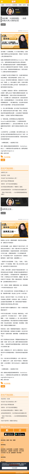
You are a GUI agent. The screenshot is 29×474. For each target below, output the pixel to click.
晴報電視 (8, 5)
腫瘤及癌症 (4, 451)
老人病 (8, 452)
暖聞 (14, 440)
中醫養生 (21, 449)
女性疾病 (3, 452)
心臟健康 (10, 451)
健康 (2, 5)
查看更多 (18, 12)
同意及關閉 (14, 468)
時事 (20, 5)
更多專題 (19, 452)
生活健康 (15, 449)
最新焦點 (3, 440)
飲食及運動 (9, 449)
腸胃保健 (15, 451)
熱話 (11, 440)
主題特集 (14, 5)
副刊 (24, 5)
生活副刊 (3, 24)
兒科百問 (21, 451)
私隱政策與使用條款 (14, 465)
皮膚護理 (13, 452)
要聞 (7, 440)
